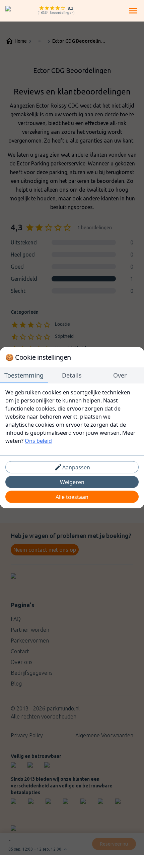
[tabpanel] (72, 416)
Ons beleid (38, 440)
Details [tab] (72, 375)
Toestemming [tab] (24, 375)
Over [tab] (120, 375)
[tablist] (72, 375)
